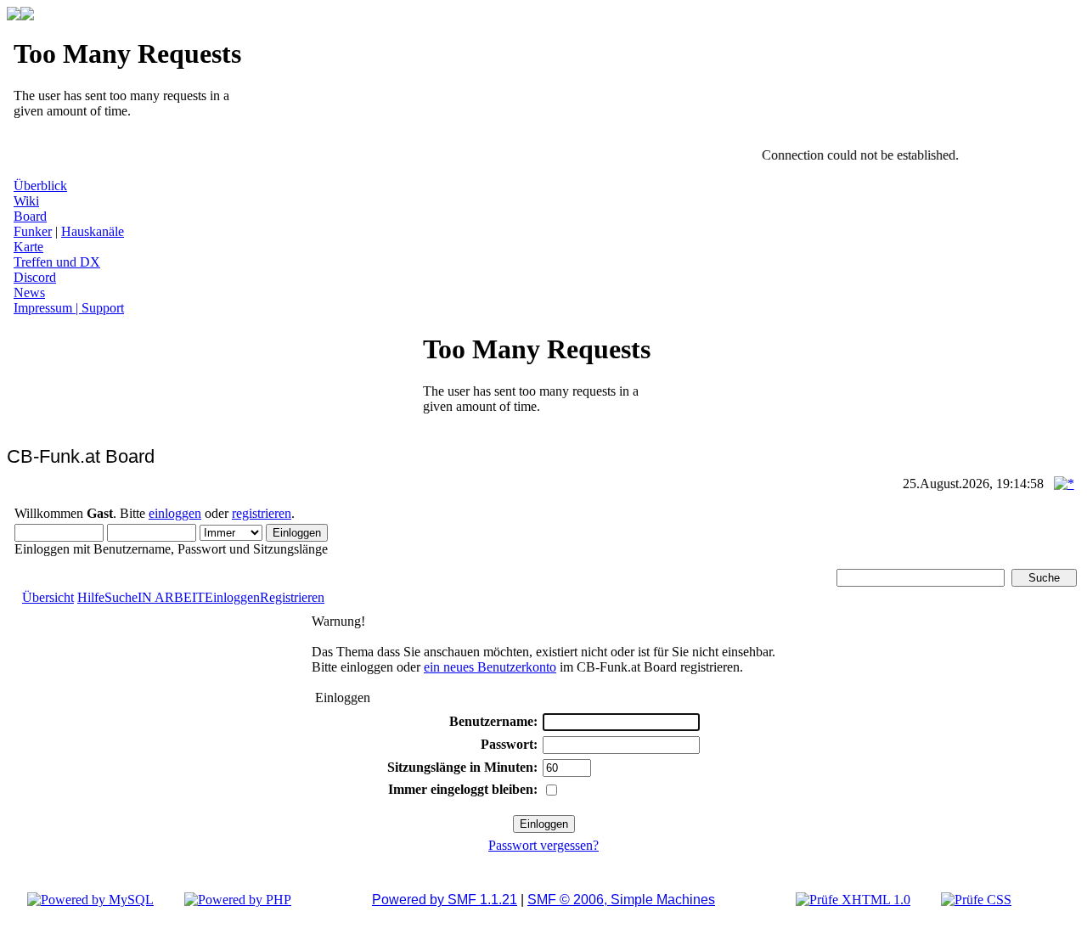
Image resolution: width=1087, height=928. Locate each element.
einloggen (175, 513)
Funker (33, 231)
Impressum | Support (69, 308)
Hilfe (90, 597)
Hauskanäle (92, 231)
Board (30, 216)
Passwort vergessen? (543, 845)
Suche (121, 597)
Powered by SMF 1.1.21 (444, 899)
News (29, 292)
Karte (28, 246)
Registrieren (292, 597)
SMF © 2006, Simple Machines (621, 899)
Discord (35, 277)
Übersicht (48, 597)
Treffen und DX (57, 262)
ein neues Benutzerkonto (490, 667)
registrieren (261, 513)
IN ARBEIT (171, 597)
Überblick (40, 185)
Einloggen (232, 597)
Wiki (26, 201)
